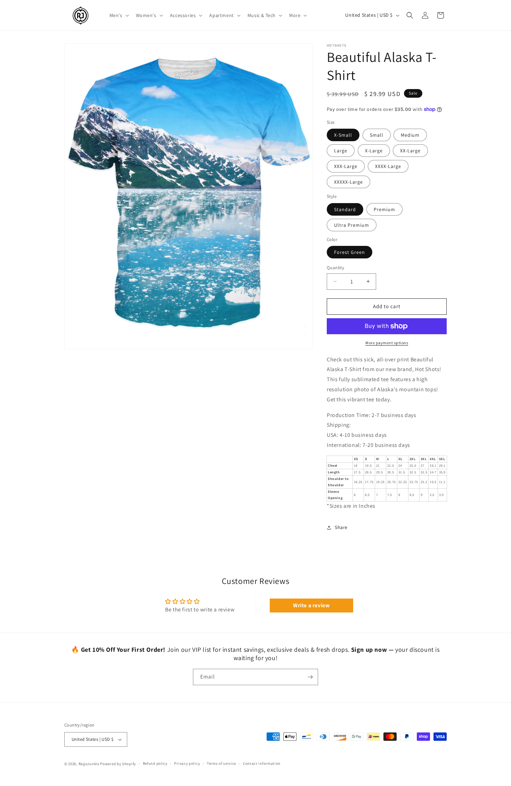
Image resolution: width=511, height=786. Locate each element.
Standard (345, 209)
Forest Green (349, 252)
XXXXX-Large (348, 182)
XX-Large (410, 150)
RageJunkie (89, 763)
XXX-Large (345, 166)
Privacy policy (187, 763)
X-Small (343, 135)
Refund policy (155, 763)
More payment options (386, 342)
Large (340, 150)
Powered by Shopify (118, 763)
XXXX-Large (388, 166)
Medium (410, 135)
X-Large (374, 150)
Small (376, 135)
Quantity (335, 268)
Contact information (262, 763)
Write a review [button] (311, 605)
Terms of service (221, 763)
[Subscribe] (310, 677)
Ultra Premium (351, 225)
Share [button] (341, 527)
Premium (384, 209)
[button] (118, 15)
